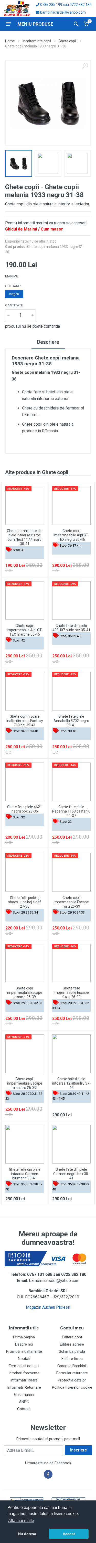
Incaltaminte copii (37, 41)
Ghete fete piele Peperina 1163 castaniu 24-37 (71, 811)
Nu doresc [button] (27, 1534)
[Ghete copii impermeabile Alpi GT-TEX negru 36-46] (71, 505)
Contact (24, 1409)
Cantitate (14, 305)
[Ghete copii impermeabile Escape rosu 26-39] (71, 872)
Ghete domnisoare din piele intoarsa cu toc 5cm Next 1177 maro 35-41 (24, 537)
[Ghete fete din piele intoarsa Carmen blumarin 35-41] (24, 1144)
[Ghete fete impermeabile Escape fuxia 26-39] (71, 963)
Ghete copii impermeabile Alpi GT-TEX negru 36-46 (71, 535)
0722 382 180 (81, 5)
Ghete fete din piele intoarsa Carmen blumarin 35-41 (24, 1173)
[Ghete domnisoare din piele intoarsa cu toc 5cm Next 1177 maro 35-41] (24, 505)
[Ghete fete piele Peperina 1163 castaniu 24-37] (71, 782)
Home (10, 41)
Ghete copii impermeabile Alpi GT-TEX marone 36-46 (24, 630)
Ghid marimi (24, 1394)
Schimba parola (72, 1351)
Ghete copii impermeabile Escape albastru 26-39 (24, 1083)
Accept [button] (69, 1534)
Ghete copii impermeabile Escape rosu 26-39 (71, 902)
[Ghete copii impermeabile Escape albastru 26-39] (24, 1053)
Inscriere (78, 1450)
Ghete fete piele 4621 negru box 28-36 (24, 809)
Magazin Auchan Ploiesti (48, 1307)
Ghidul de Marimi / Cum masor (34, 229)
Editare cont (72, 1337)
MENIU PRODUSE (35, 24)
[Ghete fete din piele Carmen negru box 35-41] (71, 1144)
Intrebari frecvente (23, 1373)
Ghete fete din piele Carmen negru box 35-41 (71, 1173)
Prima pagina (24, 1337)
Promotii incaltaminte (24, 1351)
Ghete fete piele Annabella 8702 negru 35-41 (71, 720)
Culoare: (13, 286)
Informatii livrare (24, 1380)
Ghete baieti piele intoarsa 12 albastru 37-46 (71, 1083)
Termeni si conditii (24, 1366)
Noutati (24, 1358)
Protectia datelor (72, 1380)
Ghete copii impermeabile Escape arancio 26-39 (24, 992)
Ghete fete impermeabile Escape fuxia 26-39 (71, 992)
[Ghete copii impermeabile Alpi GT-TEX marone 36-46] (24, 600)
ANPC (24, 1401)
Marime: (12, 276)
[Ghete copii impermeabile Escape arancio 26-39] (24, 963)
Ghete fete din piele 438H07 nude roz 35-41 (71, 628)
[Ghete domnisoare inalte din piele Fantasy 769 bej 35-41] (24, 691)
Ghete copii (68, 41)
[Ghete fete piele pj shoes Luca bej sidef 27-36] (24, 872)
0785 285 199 (51, 5)
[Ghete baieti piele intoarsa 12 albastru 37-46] (71, 1053)
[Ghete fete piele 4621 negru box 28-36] (24, 782)
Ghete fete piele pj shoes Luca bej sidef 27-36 (24, 902)
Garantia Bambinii (72, 1366)
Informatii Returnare (24, 1387)
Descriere (48, 342)
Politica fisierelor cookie (72, 1387)
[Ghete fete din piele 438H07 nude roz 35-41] (71, 600)
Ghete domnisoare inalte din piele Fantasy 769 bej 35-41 (24, 720)
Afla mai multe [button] (21, 1520)
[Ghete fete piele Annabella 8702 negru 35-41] (71, 691)
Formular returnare (72, 1373)
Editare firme (72, 1358)
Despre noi (24, 1344)
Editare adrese (72, 1344)
